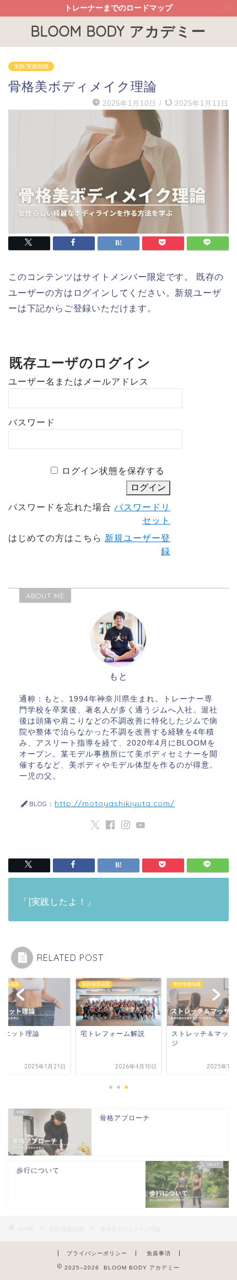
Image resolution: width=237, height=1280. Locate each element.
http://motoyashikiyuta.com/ (115, 803)
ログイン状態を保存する (113, 471)
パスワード (31, 422)
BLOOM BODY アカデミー (118, 31)
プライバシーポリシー (97, 1253)
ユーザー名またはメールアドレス (78, 381)
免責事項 (159, 1253)
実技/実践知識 (31, 66)
